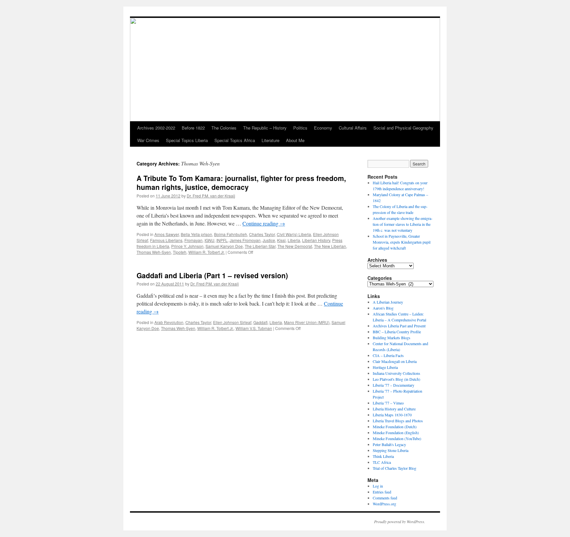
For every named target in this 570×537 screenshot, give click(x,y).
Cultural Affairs (353, 128)
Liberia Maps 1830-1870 (392, 414)
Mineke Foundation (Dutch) (395, 426)
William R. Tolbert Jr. (206, 252)
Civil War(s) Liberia (294, 234)
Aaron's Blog (383, 308)
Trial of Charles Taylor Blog (394, 468)
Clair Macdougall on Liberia (395, 361)
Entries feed (382, 491)
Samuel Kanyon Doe (224, 246)
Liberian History (316, 240)
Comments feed (385, 497)
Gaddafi (260, 322)
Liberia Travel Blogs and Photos (398, 420)
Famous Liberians (166, 240)
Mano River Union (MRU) (307, 322)
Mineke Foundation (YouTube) (397, 438)
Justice (269, 240)
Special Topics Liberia (187, 140)
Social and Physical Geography (403, 128)
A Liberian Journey (388, 302)
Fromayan (193, 240)
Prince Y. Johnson (187, 246)
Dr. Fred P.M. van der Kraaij (211, 195)
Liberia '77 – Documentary (393, 385)
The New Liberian (330, 246)
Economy (323, 128)
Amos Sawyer (166, 234)
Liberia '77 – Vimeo (388, 402)
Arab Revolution (168, 322)
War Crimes (148, 140)
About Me (295, 140)
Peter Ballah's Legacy (389, 444)
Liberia (294, 240)
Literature (270, 140)
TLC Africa (382, 462)
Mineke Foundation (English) (396, 432)
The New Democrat (294, 246)
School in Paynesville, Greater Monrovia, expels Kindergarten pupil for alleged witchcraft (401, 242)
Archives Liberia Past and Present (399, 325)
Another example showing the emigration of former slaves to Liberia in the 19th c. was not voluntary (402, 224)
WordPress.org (384, 503)
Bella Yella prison (196, 234)
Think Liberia (383, 456)
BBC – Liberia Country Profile (397, 331)
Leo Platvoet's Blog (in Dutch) (396, 379)
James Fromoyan (245, 240)
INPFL (222, 240)
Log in (378, 486)
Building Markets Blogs (391, 337)
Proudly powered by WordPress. (399, 521)
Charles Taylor (262, 234)
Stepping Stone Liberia (390, 450)
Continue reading (263, 223)
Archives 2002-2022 (156, 128)
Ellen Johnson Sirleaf (232, 322)
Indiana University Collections (396, 373)
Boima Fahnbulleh (230, 234)
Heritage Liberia (385, 367)
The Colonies (224, 128)
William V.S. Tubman (254, 328)
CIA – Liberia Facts (388, 355)
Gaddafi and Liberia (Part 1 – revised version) (212, 275)
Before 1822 (193, 128)
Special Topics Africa (234, 140)
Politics (300, 128)
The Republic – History (265, 128)
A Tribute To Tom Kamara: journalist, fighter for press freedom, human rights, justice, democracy (241, 182)
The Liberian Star (260, 246)
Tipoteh (179, 252)
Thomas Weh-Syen (154, 252)
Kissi (281, 240)
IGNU (209, 240)
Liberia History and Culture (394, 408)
